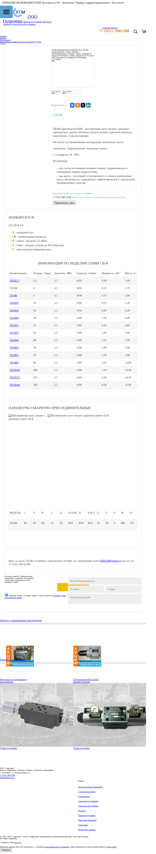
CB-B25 (14, 325)
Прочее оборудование (86, 830)
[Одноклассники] (77, 105)
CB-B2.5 (14, 280)
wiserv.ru (17, 842)
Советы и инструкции (12, 659)
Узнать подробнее (8, 748)
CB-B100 (15, 370)
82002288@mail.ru (110, 561)
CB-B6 (13, 295)
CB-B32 (14, 332)
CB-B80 (14, 362)
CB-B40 (14, 340)
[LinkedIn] (88, 105)
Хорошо (6, 849)
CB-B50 (14, 347)
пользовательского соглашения (56, 847)
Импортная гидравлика (87, 820)
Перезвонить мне (64, 202)
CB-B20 (14, 318)
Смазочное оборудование (88, 806)
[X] (83, 105)
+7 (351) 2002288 (114, 31)
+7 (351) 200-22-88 (62, 197)
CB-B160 (15, 385)
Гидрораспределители (86, 792)
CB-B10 (14, 303)
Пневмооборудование (86, 815)
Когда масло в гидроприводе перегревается (13, 680)
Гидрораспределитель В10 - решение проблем (86, 680)
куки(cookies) (111, 847)
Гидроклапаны (84, 796)
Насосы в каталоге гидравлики (90, 787)
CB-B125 (15, 377)
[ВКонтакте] (72, 105)
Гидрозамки (83, 825)
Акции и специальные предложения (21, 620)
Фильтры (82, 811)
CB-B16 (14, 310)
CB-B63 (14, 355)
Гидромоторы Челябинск (88, 801)
